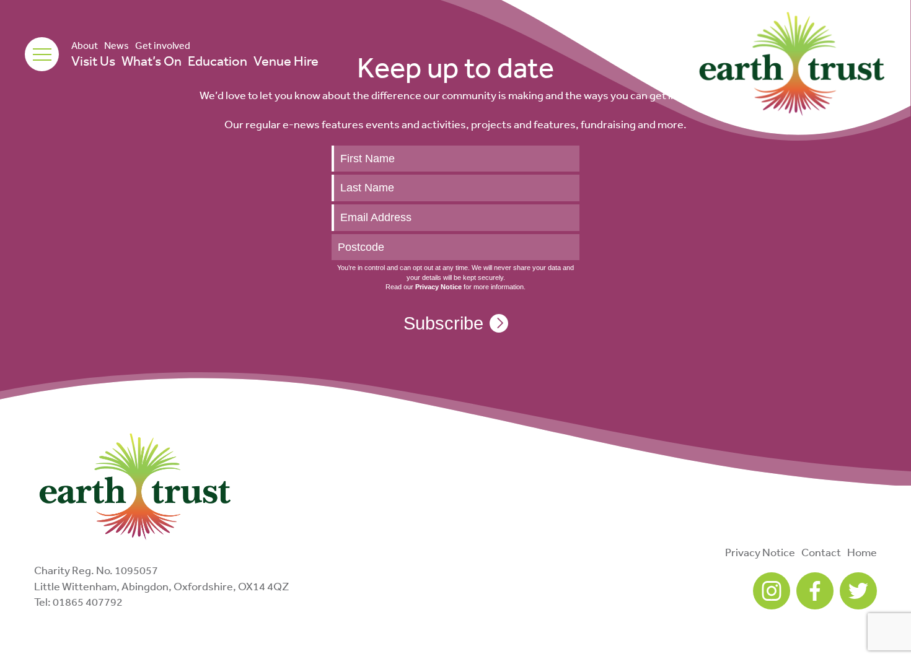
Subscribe (443, 323)
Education (217, 61)
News (116, 45)
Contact (821, 552)
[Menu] (42, 54)
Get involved (162, 45)
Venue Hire (286, 61)
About (84, 45)
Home (862, 552)
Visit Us (93, 61)
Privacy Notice (760, 552)
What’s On (151, 61)
